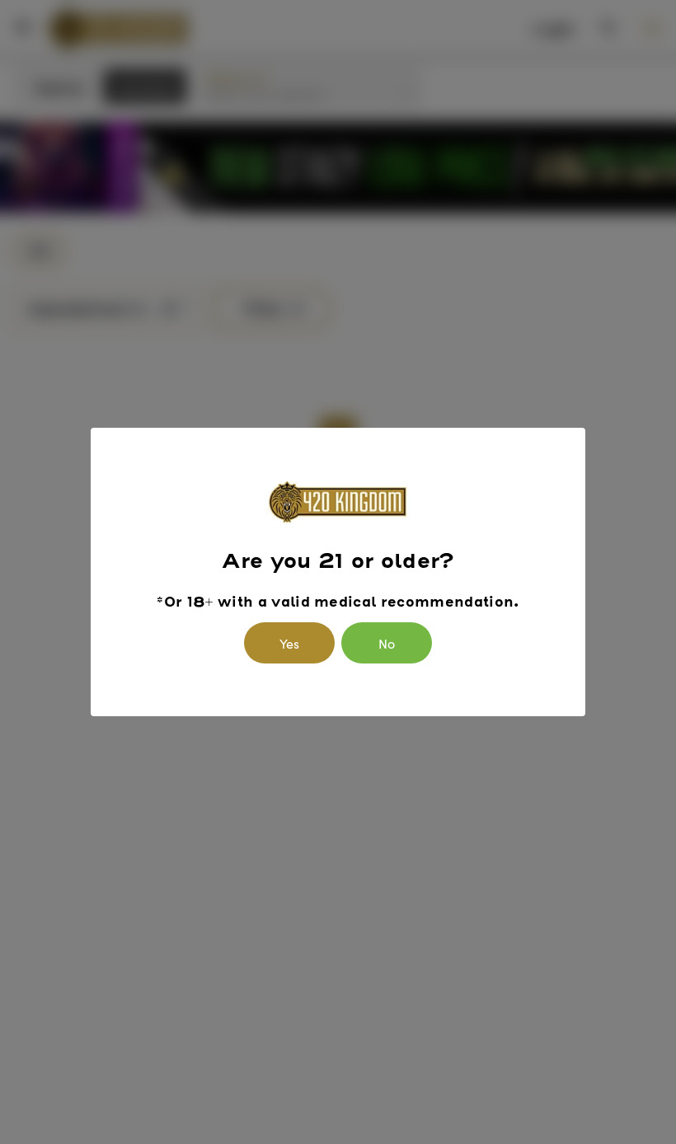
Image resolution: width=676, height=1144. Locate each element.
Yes (289, 643)
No (386, 643)
